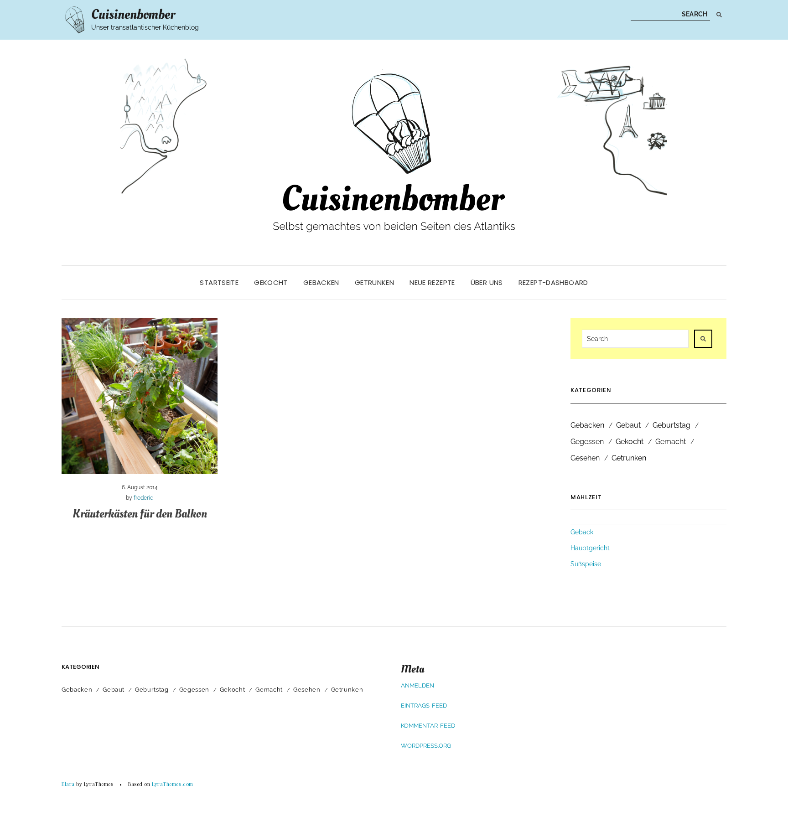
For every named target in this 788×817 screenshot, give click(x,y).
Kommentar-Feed (428, 725)
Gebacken (321, 282)
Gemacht (670, 441)
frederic (143, 498)
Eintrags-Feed (424, 705)
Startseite (219, 282)
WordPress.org (426, 745)
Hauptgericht (590, 548)
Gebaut (628, 425)
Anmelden (417, 685)
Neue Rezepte (432, 282)
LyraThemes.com (172, 784)
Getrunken (374, 282)
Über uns (487, 282)
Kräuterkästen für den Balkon (140, 514)
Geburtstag (671, 425)
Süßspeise (585, 564)
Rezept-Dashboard (553, 282)
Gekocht (271, 282)
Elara (68, 784)
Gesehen (585, 458)
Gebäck (581, 532)
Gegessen (587, 441)
